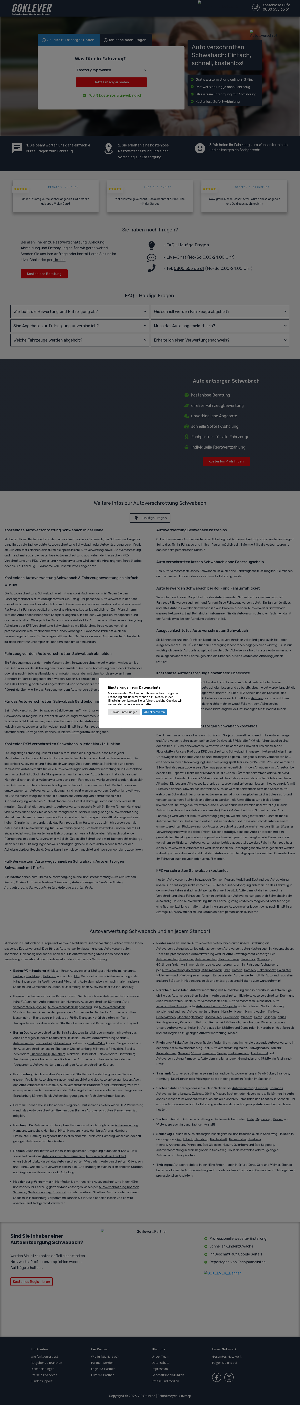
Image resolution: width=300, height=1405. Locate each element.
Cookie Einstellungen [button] (124, 712)
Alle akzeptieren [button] (154, 712)
